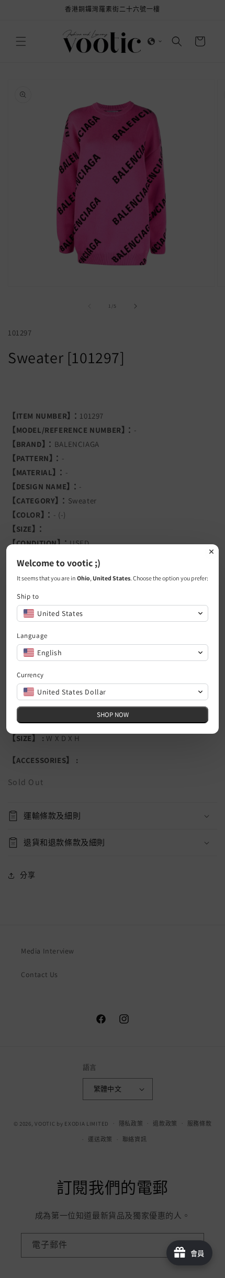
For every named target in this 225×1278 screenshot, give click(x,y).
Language (32, 635)
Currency (30, 674)
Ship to (28, 596)
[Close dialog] (211, 551)
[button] (112, 613)
